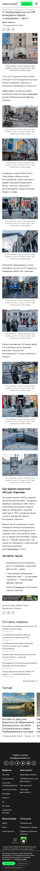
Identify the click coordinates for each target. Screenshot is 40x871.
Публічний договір (6, 811)
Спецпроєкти (8, 831)
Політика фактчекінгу (25, 791)
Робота (5, 798)
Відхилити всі (22, 863)
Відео (4, 823)
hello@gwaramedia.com (20, 758)
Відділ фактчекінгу (28, 774)
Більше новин (29, 681)
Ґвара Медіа (7, 9)
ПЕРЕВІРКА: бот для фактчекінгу (29, 780)
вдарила (20, 587)
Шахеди (18, 608)
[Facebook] (4, 29)
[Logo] (10, 3)
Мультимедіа (19, 9)
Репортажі (29, 9)
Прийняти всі (8, 863)
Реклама (6, 793)
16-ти (26, 531)
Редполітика (7, 779)
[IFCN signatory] (24, 841)
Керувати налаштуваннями (13, 867)
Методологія (26, 785)
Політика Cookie (9, 789)
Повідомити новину (29, 827)
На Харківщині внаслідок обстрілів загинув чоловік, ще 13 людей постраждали (17, 645)
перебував (12, 549)
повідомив (32, 94)
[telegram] (17, 763)
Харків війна (8, 608)
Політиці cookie (21, 859)
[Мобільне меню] (36, 4)
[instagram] (11, 763)
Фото (4, 827)
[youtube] (28, 763)
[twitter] (23, 763)
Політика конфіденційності (10, 784)
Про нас (5, 774)
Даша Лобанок (8, 22)
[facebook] (6, 763)
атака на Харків (9, 605)
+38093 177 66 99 (20, 755)
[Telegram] (12, 29)
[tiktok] (34, 763)
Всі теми (6, 806)
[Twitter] (8, 29)
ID (3, 802)
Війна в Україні (22, 605)
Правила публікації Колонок (28, 832)
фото (22, 569)
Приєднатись (26, 823)
